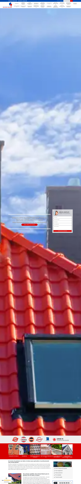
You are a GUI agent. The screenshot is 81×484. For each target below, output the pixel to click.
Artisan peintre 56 (49, 3)
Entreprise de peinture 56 (68, 6)
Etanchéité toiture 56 (75, 3)
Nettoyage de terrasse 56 (29, 6)
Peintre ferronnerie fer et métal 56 (29, 3)
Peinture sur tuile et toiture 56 (62, 3)
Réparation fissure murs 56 (49, 6)
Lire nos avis (6, 481)
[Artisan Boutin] (7, 5)
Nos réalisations (29, 224)
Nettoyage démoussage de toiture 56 (42, 3)
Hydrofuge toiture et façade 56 (62, 6)
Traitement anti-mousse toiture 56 (36, 6)
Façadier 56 (17, 3)
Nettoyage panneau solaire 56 (55, 3)
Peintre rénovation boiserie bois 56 (55, 6)
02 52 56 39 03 (13, 0)
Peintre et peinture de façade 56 (23, 3)
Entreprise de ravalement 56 (36, 3)
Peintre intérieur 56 (17, 6)
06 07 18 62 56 (23, 0)
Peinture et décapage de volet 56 (43, 6)
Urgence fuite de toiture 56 (23, 6)
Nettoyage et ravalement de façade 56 (68, 3)
